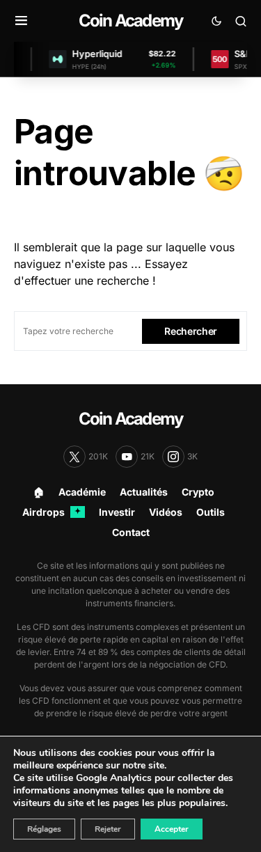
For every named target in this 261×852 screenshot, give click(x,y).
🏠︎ (39, 492)
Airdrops (51, 512)
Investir (117, 512)
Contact (131, 532)
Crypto (198, 492)
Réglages (44, 829)
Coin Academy (130, 20)
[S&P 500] (217, 59)
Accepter (172, 829)
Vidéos (165, 512)
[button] (21, 21)
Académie (82, 492)
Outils (210, 512)
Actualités (144, 492)
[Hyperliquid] (55, 59)
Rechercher (190, 331)
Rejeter (108, 829)
